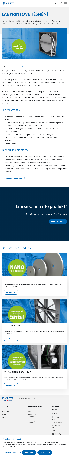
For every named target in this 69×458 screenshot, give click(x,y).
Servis (4, 417)
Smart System (57, 422)
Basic (29, 411)
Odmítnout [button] (29, 452)
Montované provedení (31, 415)
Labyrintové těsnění (56, 426)
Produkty (8, 67)
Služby (5, 406)
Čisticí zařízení (58, 434)
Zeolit (54, 431)
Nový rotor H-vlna (57, 418)
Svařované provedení (31, 421)
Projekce (5, 414)
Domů (3, 67)
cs (55, 3)
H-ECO (55, 413)
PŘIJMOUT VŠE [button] (45, 452)
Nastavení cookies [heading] (13, 439)
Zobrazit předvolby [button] (11, 452)
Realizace (5, 411)
